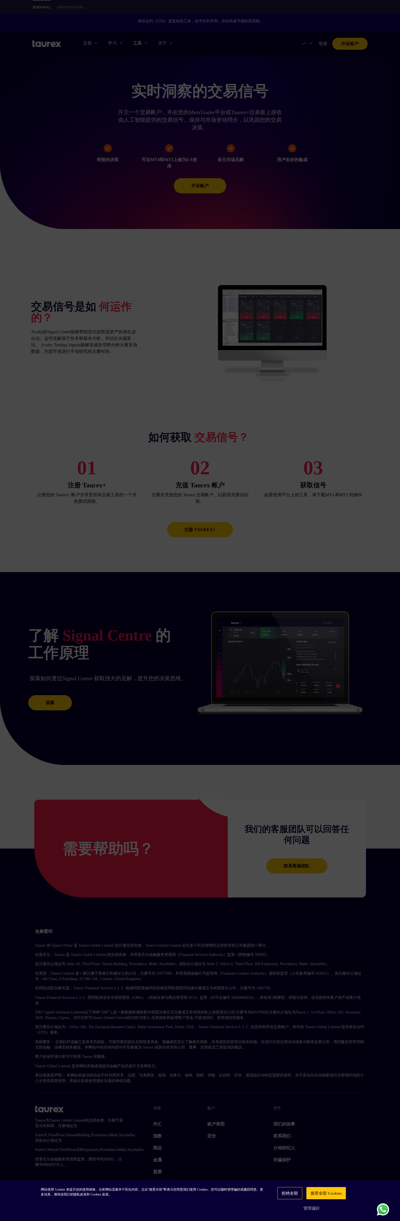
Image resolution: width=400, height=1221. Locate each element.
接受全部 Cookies (326, 1193)
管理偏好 (311, 1208)
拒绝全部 (290, 1193)
